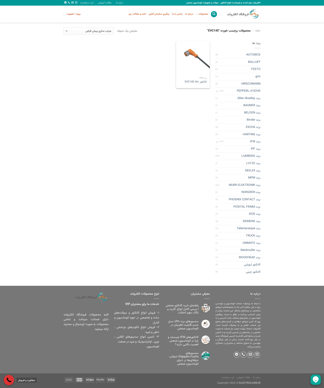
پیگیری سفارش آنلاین (159, 14)
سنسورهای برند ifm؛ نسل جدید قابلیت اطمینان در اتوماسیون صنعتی (183, 325)
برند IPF (255, 149)
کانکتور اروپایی (252, 265)
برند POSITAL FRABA (246, 207)
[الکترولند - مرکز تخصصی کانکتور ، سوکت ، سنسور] (241, 14)
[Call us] (69, 2)
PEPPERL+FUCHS (248, 91)
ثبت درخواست (87, 3)
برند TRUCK (253, 235)
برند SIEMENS (251, 221)
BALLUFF (254, 62)
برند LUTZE (253, 163)
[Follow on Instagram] (76, 2)
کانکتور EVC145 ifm (196, 82)
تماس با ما (177, 14)
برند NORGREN (251, 192)
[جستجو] (214, 14)
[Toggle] (216, 91)
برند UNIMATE (251, 243)
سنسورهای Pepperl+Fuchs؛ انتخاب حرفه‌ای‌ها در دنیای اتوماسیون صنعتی (184, 358)
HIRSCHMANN (250, 84)
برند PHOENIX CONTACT (244, 199)
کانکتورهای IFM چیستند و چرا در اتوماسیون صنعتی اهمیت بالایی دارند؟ (183, 340)
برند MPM (254, 178)
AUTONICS (253, 55)
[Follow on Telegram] (65, 2)
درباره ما (119, 3)
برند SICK (254, 214)
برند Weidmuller (250, 250)
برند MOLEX (252, 170)
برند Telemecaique (248, 228)
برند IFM (255, 142)
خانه (257, 31)
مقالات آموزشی (105, 3)
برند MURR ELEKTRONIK (244, 185)
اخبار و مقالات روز (137, 14)
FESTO (255, 69)
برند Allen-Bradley (248, 98)
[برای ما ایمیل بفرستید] (72, 2)
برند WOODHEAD (249, 257)
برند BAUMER (251, 105)
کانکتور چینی (253, 272)
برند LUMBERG (251, 156)
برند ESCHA (253, 127)
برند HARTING (251, 134)
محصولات (203, 14)
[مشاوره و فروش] (9, 380)
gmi (257, 76)
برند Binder (253, 120)
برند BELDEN (252, 112)
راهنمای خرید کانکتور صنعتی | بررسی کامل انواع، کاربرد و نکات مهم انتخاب (182, 309)
